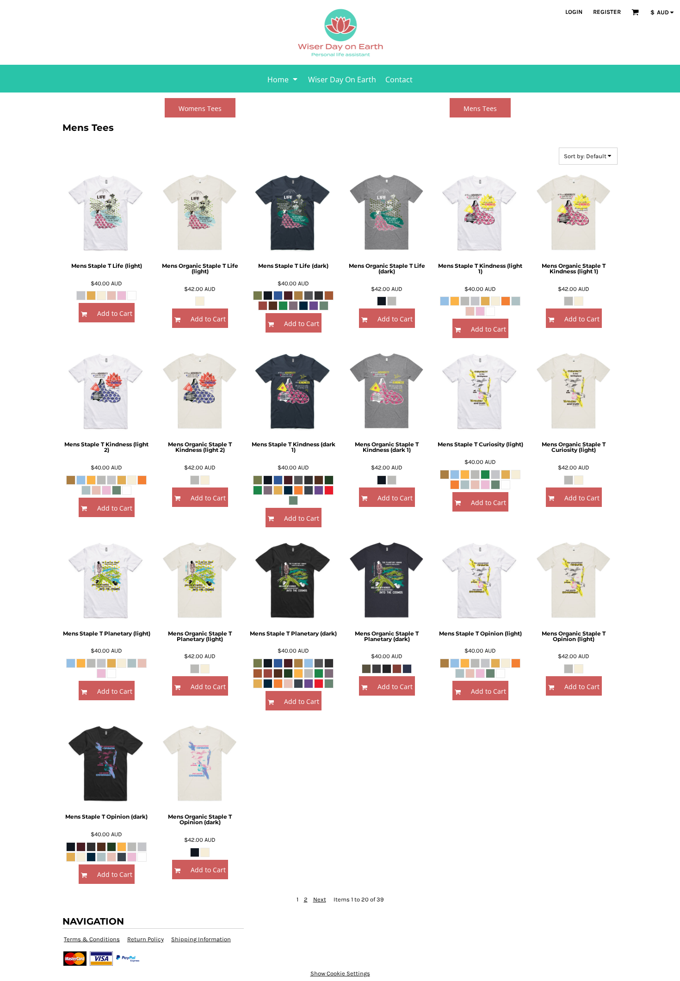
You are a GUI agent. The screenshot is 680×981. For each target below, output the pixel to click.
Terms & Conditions (92, 939)
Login (573, 11)
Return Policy (145, 939)
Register (607, 11)
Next (319, 899)
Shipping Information (201, 939)
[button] (635, 12)
